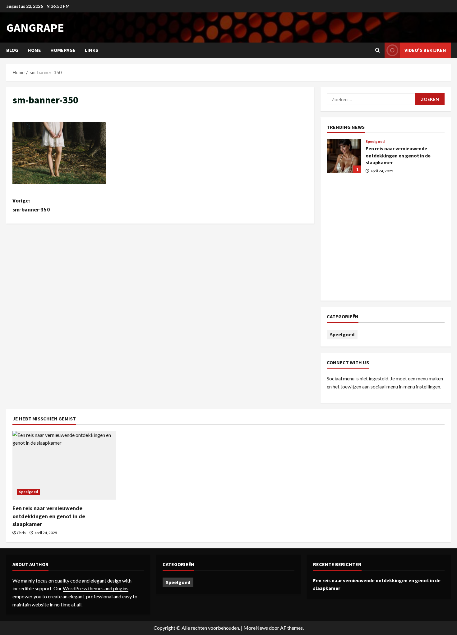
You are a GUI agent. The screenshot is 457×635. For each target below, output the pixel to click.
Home (34, 50)
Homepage (63, 50)
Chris (21, 532)
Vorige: (31, 205)
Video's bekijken (425, 50)
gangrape (35, 27)
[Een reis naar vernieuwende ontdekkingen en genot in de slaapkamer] (64, 465)
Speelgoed (375, 141)
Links (91, 50)
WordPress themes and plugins (95, 588)
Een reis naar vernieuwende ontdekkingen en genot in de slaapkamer (344, 156)
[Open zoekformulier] (377, 50)
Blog (12, 50)
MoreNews (255, 628)
